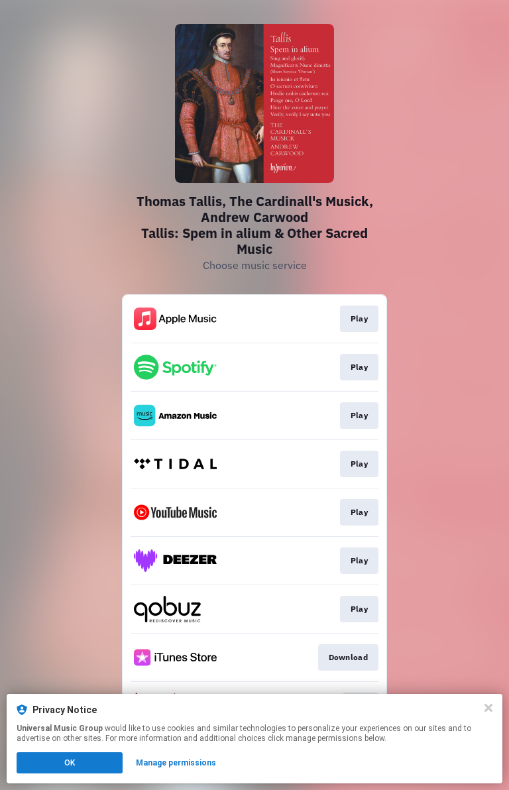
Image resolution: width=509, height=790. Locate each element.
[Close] (488, 707)
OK (69, 762)
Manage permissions (176, 762)
